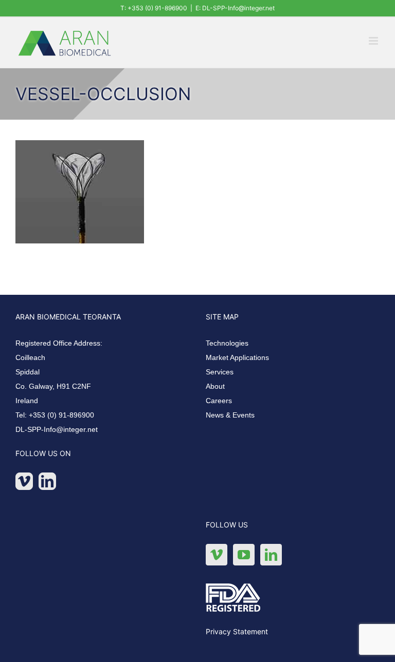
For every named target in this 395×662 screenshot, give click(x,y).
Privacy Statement (237, 631)
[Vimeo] (24, 481)
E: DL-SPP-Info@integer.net (235, 8)
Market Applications (237, 357)
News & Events (230, 415)
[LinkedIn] (47, 481)
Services (220, 372)
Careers (219, 400)
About (215, 386)
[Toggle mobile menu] (374, 40)
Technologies (227, 343)
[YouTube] (244, 554)
